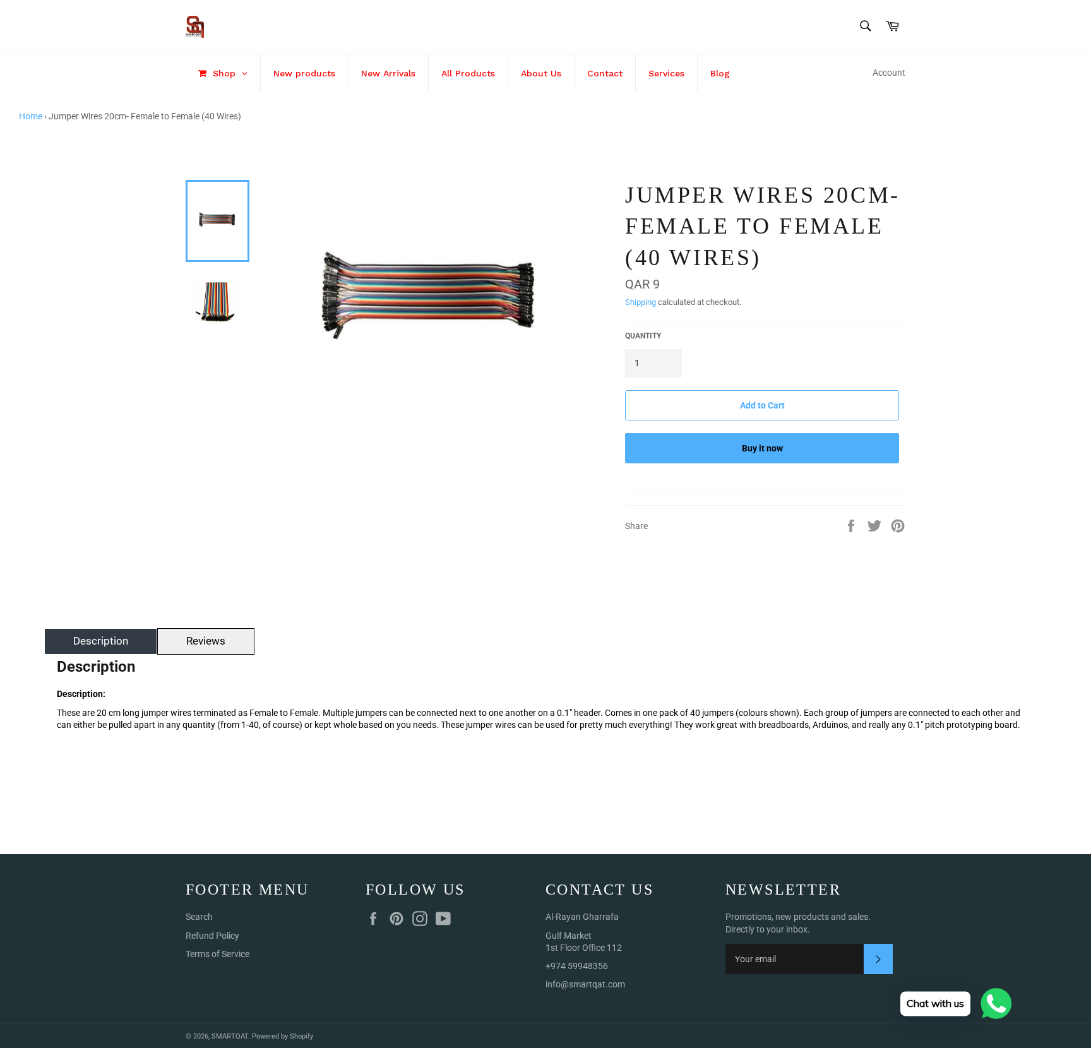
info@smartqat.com (585, 984)
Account (889, 73)
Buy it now (762, 448)
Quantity (643, 335)
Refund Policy (212, 936)
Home (30, 116)
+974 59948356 (577, 966)
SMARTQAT (230, 1036)
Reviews (205, 640)
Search (199, 917)
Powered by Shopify (282, 1036)
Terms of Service (217, 954)
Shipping (640, 302)
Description (100, 640)
